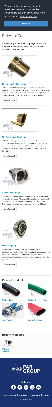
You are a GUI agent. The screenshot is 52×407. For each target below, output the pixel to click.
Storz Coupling (9, 245)
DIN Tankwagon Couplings (14, 137)
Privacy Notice (35, 395)
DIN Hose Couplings (6, 350)
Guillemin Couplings (11, 192)
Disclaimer (23, 395)
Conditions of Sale (9, 395)
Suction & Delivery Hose (38, 300)
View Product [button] (9, 100)
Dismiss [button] (26, 24)
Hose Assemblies (9, 320)
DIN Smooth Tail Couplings (14, 84)
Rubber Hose (7, 300)
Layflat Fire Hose (35, 320)
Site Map (46, 395)
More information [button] (28, 16)
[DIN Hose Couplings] (8, 342)
